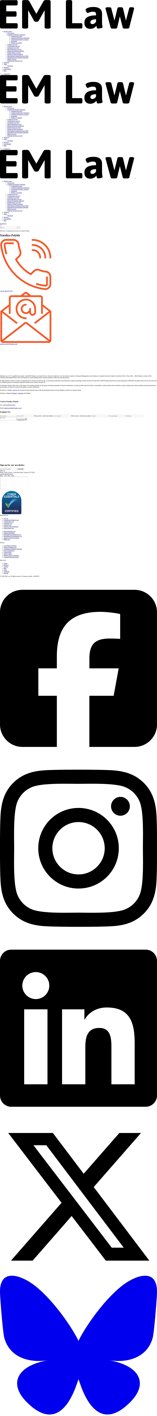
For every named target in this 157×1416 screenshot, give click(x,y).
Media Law (7, 539)
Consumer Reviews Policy (11, 557)
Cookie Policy (8, 552)
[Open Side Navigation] (2, 74)
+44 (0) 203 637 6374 (6, 291)
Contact (6, 566)
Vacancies (6, 571)
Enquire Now (21, 419)
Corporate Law (8, 523)
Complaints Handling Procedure (13, 549)
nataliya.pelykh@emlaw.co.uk (8, 344)
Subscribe (20, 469)
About (5, 563)
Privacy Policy (8, 554)
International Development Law (13, 536)
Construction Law (9, 521)
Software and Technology (11, 526)
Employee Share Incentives (11, 538)
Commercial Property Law (11, 520)
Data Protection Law (10, 531)
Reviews (6, 565)
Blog (5, 568)
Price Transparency (9, 550)
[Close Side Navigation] (135, 178)
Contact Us (7, 74)
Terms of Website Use (10, 547)
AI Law (6, 518)
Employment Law (9, 528)
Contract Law (8, 525)
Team (5, 570)
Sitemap (6, 573)
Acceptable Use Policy (10, 545)
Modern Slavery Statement (11, 555)
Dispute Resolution (9, 533)
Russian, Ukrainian (17, 393)
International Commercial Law (12, 534)
